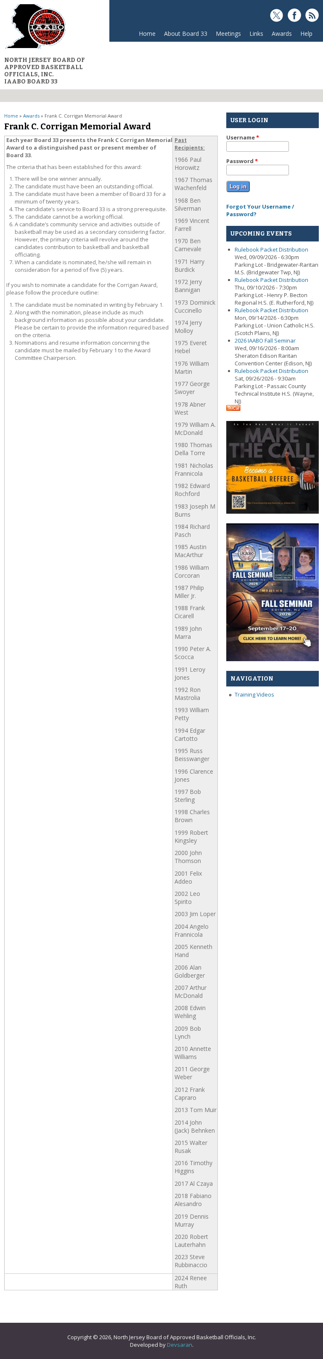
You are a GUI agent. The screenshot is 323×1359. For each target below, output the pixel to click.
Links (256, 33)
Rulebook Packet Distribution (271, 249)
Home (147, 33)
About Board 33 (183, 35)
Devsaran (179, 1344)
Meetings (226, 35)
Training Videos (254, 694)
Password (242, 161)
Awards (279, 35)
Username (242, 137)
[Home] (35, 48)
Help (306, 33)
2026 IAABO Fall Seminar (265, 340)
